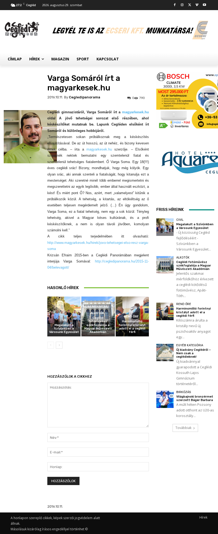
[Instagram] (182, 5)
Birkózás (183, 392)
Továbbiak (183, 427)
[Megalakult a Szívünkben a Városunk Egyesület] (165, 227)
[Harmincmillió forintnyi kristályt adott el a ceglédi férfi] (165, 311)
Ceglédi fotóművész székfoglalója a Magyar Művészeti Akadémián (98, 325)
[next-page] (59, 345)
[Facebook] (175, 5)
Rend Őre (131, 316)
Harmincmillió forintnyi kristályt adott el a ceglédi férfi (132, 327)
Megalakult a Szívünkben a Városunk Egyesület (64, 328)
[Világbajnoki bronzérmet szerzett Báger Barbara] (165, 399)
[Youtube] (204, 5)
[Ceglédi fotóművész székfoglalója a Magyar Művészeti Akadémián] (165, 264)
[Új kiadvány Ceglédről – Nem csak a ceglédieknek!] (165, 352)
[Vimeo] (197, 5)
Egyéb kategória (189, 345)
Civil (63, 320)
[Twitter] (190, 5)
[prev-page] (50, 345)
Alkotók (97, 313)
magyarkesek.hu (135, 112)
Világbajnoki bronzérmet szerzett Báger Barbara (194, 398)
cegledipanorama (84, 97)
